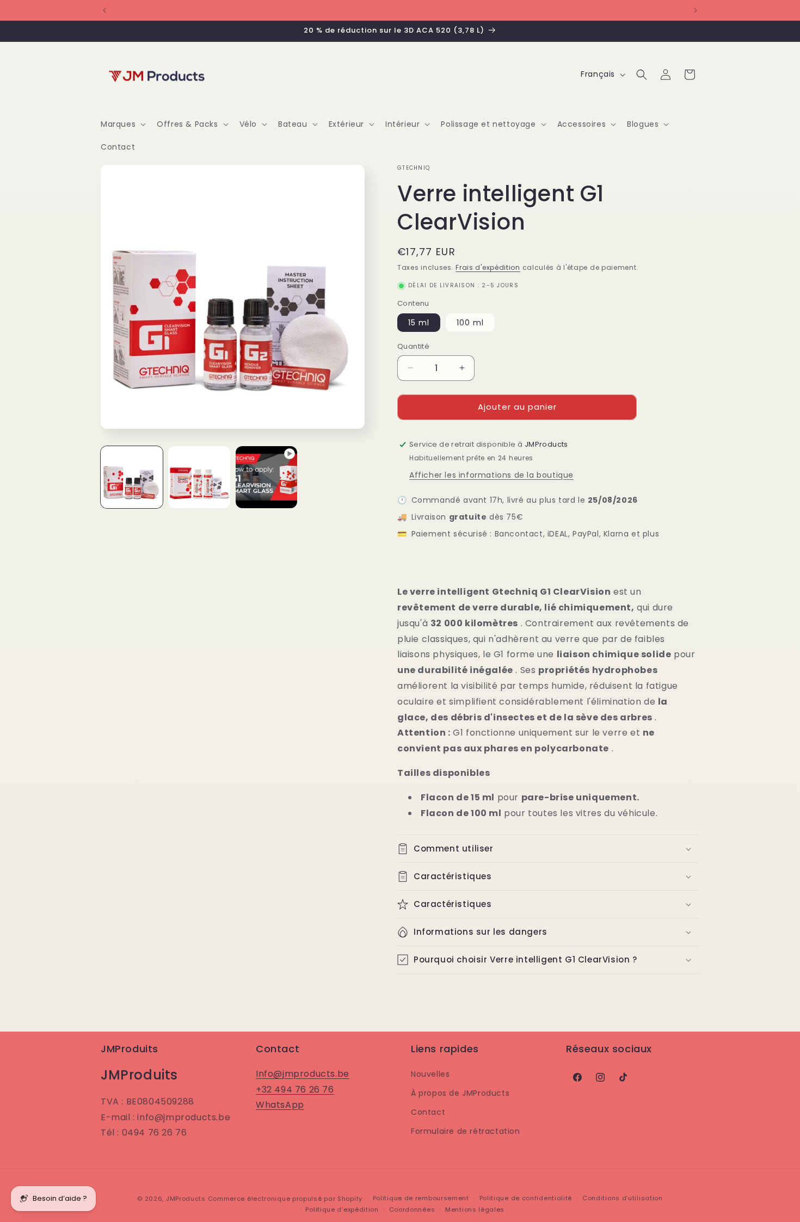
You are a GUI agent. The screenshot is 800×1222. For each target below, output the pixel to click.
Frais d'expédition (488, 267)
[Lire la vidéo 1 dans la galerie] (267, 477)
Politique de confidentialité (526, 1198)
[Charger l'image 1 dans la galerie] (132, 477)
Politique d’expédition (341, 1209)
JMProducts (186, 1198)
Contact (428, 1112)
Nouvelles (430, 1073)
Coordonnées (412, 1209)
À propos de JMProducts (460, 1093)
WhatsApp (280, 1104)
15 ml (418, 322)
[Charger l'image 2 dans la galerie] (199, 477)
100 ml (470, 322)
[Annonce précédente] (104, 10)
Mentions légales (474, 1209)
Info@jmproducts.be (302, 1073)
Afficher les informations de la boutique (491, 475)
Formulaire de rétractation (465, 1131)
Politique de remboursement (421, 1198)
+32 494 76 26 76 (295, 1089)
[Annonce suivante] (695, 10)
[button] (122, 124)
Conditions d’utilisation (622, 1198)
